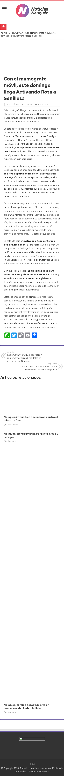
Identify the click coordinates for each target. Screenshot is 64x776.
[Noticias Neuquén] (32, 10)
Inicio (6, 32)
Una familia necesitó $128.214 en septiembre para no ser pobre (39, 367)
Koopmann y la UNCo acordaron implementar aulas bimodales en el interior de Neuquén (24, 357)
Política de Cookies (38, 771)
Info (8, 104)
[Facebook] (30, 764)
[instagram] (33, 764)
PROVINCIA (17, 32)
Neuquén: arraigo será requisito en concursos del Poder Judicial (26, 706)
